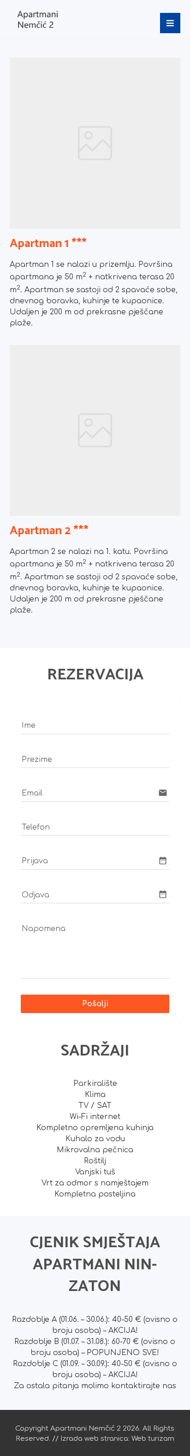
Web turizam (152, 1439)
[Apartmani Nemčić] (37, 19)
